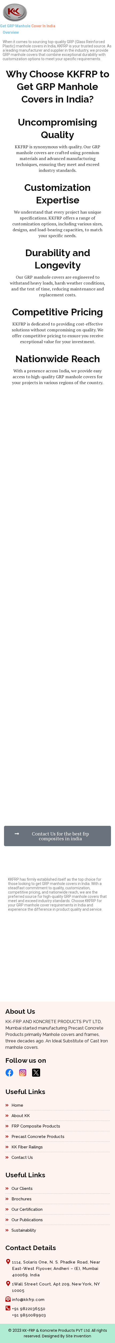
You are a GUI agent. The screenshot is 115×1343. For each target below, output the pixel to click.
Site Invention (78, 1336)
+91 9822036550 (28, 1308)
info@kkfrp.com (28, 1299)
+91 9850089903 (29, 1315)
